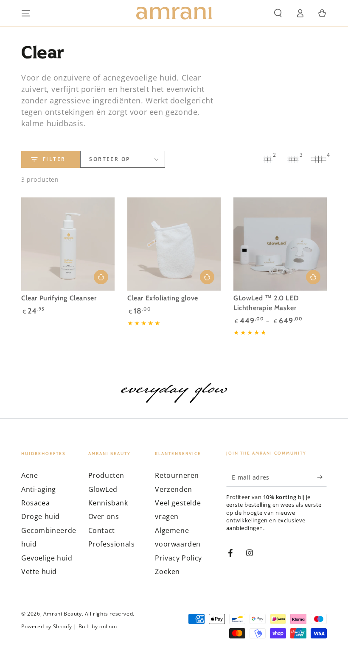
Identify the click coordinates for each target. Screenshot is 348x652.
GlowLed (103, 489)
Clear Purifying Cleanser (58, 298)
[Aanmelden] (322, 477)
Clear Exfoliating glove (162, 298)
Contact (101, 530)
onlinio (108, 626)
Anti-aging (38, 489)
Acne (29, 475)
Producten (106, 475)
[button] (278, 13)
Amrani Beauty (62, 613)
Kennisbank (108, 503)
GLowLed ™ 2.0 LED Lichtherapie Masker (266, 303)
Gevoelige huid (46, 558)
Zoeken (167, 571)
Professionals (111, 544)
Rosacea (35, 503)
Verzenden (173, 489)
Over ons (103, 516)
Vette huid (39, 571)
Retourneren (177, 475)
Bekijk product (313, 277)
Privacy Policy (178, 558)
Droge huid (40, 516)
